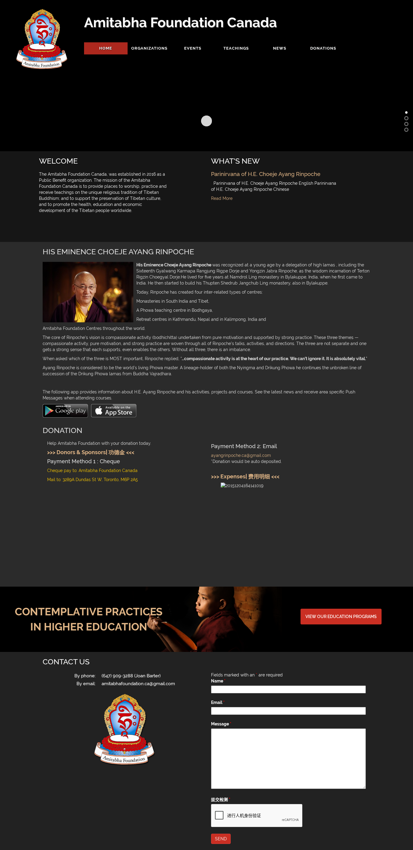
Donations (323, 48)
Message (221, 723)
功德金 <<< (121, 452)
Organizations (149, 48)
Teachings (236, 48)
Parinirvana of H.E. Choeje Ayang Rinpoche (265, 174)
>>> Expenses (228, 476)
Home (105, 48)
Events (192, 48)
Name (218, 681)
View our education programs (341, 616)
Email (218, 702)
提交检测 (220, 799)
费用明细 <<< (263, 476)
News (279, 48)
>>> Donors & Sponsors (76, 452)
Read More (222, 198)
